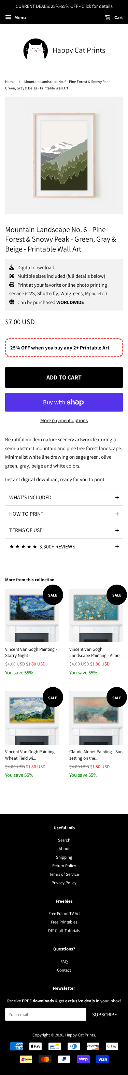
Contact (64, 970)
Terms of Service (64, 874)
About (64, 848)
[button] (64, 497)
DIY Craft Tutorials (64, 930)
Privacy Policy (64, 883)
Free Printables (64, 922)
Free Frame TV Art (64, 913)
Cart (118, 17)
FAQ (64, 961)
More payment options (64, 420)
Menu (19, 17)
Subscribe (104, 1014)
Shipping (64, 857)
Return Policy (64, 866)
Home (10, 81)
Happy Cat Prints (80, 1035)
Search (64, 840)
